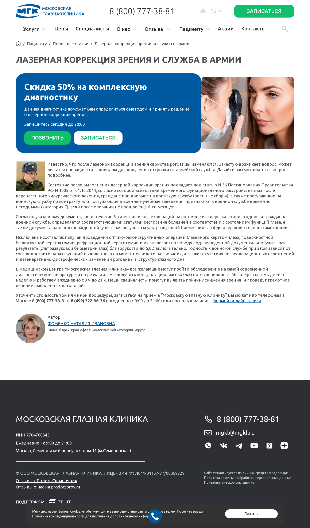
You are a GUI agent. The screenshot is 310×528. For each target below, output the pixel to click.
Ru (213, 11)
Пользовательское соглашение (229, 482)
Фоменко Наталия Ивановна (81, 323)
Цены (61, 29)
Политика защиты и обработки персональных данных (247, 478)
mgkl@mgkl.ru (235, 432)
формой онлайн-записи (237, 300)
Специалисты (92, 29)
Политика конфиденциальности (58, 516)
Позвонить (47, 138)
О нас (123, 29)
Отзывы (155, 29)
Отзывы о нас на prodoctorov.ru (48, 486)
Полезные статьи (71, 43)
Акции (226, 29)
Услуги (31, 29)
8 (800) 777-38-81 (142, 11)
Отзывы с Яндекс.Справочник (46, 480)
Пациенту (191, 29)
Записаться (264, 11)
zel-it (64, 501)
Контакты (253, 29)
